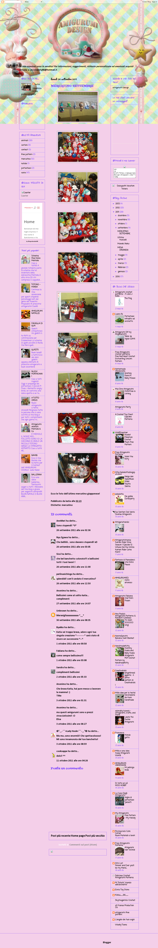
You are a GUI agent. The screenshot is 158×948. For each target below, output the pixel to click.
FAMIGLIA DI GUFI (37, 324)
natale (24, 163)
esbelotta (119, 494)
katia (37, 84)
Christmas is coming (130, 392)
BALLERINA (36, 474)
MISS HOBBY (120, 785)
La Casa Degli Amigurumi (121, 794)
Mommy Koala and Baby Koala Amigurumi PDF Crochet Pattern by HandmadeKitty (125, 655)
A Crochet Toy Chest (124, 414)
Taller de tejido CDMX (130, 337)
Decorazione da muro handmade (130, 697)
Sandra (60, 667)
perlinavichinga (64, 574)
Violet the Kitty (129, 457)
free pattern (26, 154)
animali (24, 140)
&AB (36, 241)
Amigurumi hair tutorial (130, 848)
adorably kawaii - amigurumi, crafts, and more (125, 712)
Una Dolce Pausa (129, 563)
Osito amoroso (128, 581)
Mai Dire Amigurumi (124, 389)
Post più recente (60, 835)
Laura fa (119, 314)
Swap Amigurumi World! (122, 754)
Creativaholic (121, 670)
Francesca (119, 732)
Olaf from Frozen (129, 599)
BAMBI (34, 455)
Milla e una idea (122, 750)
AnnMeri (60, 521)
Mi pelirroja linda (129, 768)
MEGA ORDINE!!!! (123, 248)
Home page (78, 835)
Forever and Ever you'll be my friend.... (124, 866)
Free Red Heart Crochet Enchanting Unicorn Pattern (125, 359)
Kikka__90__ (121, 895)
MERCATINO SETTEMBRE (124, 232)
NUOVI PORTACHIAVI (37, 374)
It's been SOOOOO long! (129, 622)
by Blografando (30, 241)
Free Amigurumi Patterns (122, 453)
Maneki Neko (123, 243)
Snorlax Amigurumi (123, 514)
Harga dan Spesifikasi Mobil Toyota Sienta (129, 481)
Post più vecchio (95, 835)
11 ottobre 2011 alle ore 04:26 (72, 760)
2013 (118, 203)
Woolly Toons (121, 924)
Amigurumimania (123, 540)
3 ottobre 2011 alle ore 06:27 (71, 724)
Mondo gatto (127, 736)
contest (24, 149)
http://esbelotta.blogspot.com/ (125, 473)
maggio (121, 255)
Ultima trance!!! (122, 238)
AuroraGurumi (121, 636)
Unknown (61, 611)
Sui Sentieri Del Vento (125, 512)
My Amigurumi (122, 813)
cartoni (24, 145)
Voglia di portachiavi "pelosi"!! (129, 800)
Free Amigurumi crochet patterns (122, 353)
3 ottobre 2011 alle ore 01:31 (71, 700)
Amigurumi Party (123, 407)
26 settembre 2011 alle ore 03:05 (73, 547)
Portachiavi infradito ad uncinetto (130, 319)
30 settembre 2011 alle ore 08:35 (73, 620)
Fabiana (60, 651)
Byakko (60, 627)
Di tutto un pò (121, 783)
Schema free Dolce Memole (35, 258)
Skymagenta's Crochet (125, 900)
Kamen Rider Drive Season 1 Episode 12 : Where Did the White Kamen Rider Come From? (124, 547)
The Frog (128, 298)
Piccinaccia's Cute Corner (122, 832)
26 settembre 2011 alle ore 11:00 (73, 567)
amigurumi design (121, 87)
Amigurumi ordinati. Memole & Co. (36, 428)
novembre (123, 219)
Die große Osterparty (129, 497)
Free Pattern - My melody (130, 816)
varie (23, 172)
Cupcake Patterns (128, 418)
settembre (123, 227)
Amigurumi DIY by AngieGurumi (123, 333)
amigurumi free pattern (122, 913)
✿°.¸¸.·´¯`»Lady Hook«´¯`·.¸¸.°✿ (71, 731)
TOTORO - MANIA (35, 285)
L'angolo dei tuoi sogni (125, 919)
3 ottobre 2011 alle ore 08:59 (71, 744)
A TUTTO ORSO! (35, 399)
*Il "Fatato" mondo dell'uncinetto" (123, 883)
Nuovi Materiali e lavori (125, 835)
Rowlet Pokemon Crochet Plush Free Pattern (129, 439)
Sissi (58, 554)
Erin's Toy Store (122, 889)
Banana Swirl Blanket (124, 638)
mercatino (67, 505)
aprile (121, 259)
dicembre (122, 215)
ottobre (121, 223)
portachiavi (26, 168)
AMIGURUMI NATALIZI (37, 312)
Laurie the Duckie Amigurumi (129, 719)
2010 (118, 276)
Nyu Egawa (62, 537)
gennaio (121, 271)
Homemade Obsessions (120, 370)
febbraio (122, 267)
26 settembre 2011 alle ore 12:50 (73, 583)
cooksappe (61, 751)
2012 (118, 207)
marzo (121, 263)
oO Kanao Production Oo (124, 906)
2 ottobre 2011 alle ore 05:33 (71, 677)
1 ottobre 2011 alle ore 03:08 (71, 660)
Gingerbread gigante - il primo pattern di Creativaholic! (125, 679)
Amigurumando (122, 522)
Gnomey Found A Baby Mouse (130, 376)
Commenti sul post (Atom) (83, 845)
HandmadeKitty (122, 646)
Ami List (119, 863)
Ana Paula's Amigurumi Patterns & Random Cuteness (125, 615)
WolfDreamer (121, 432)
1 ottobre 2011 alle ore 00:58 (71, 644)
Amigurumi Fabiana (124, 596)
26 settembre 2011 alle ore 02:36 (73, 530)
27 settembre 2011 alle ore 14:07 (73, 603)
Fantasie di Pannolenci (125, 559)
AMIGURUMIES (122, 577)
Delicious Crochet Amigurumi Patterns (124, 876)
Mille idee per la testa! (125, 692)
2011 (118, 212)
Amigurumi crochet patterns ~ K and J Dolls (123, 294)
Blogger (107, 942)
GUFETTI (35, 349)
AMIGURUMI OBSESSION (120, 764)
